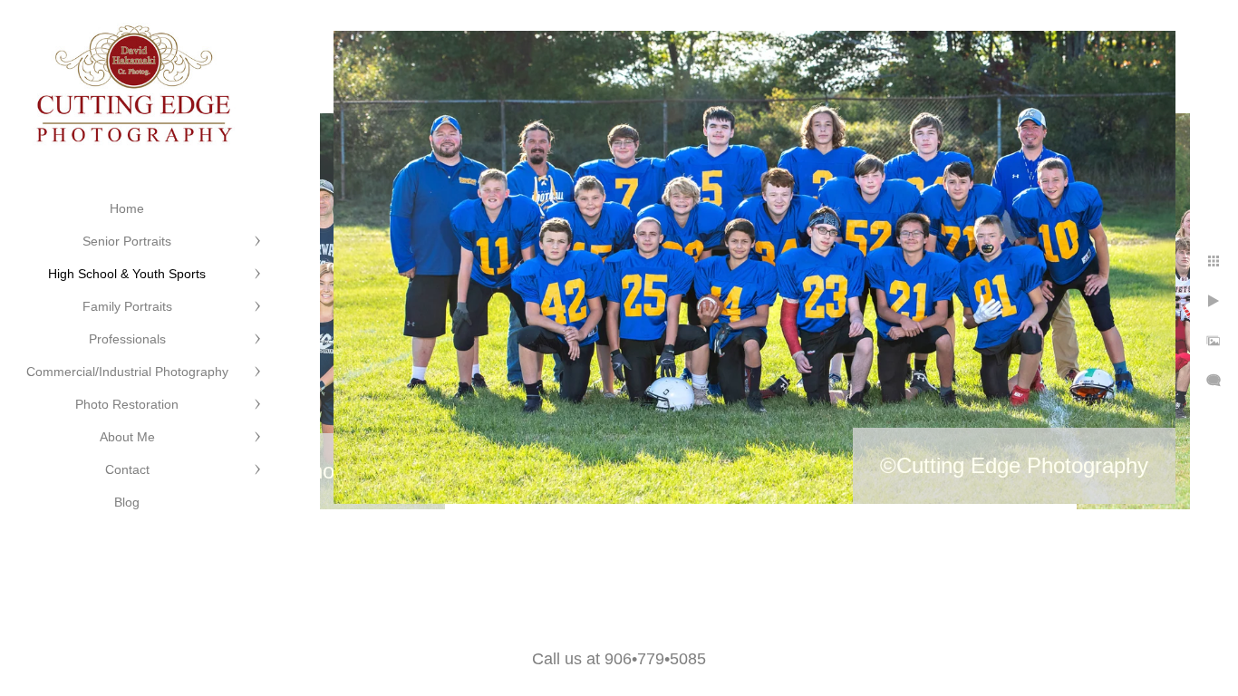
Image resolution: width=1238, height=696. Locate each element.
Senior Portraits (126, 241)
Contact (127, 469)
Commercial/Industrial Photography (127, 371)
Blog (127, 502)
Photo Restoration (127, 404)
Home (127, 208)
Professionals (127, 339)
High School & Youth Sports (127, 273)
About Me (127, 437)
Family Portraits (127, 306)
